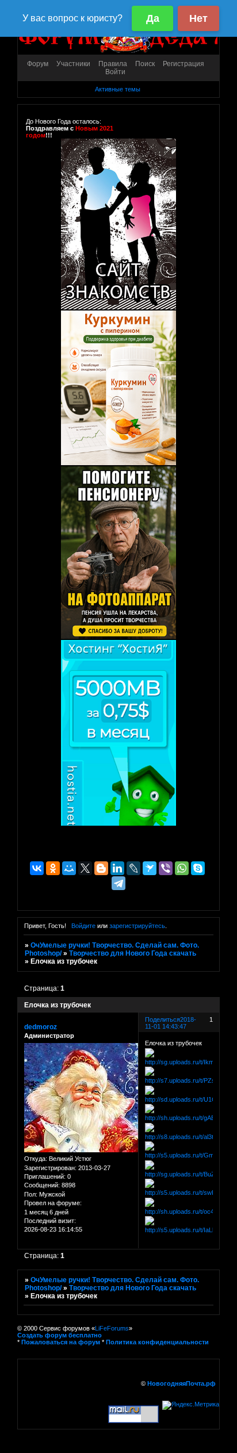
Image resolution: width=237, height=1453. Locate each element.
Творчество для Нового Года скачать (132, 953)
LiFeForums (112, 1328)
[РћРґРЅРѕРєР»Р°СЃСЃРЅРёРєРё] (53, 868)
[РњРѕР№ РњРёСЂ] (69, 868)
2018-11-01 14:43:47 (170, 1023)
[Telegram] (118, 883)
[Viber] (166, 868)
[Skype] (198, 868)
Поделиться (162, 1019)
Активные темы (117, 89)
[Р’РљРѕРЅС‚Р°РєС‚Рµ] (37, 868)
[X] (85, 868)
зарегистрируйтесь (137, 925)
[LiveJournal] (133, 868)
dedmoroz (40, 1027)
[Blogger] (101, 868)
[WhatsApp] (182, 868)
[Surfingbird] (149, 868)
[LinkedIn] (117, 868)
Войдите (83, 925)
